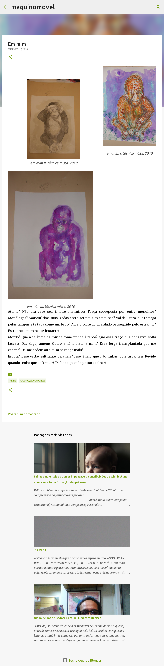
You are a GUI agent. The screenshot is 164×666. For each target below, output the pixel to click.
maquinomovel (33, 6)
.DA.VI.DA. (40, 550)
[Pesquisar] (60, 7)
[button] (10, 57)
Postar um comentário (24, 414)
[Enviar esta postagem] (10, 376)
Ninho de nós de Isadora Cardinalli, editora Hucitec (67, 618)
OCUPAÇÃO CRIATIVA (32, 380)
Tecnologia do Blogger (84, 660)
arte (13, 380)
